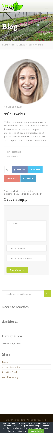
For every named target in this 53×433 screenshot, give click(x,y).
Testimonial (18, 44)
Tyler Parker (14, 114)
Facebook (20, 169)
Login (5, 362)
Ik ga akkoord (36, 431)
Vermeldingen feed (12, 367)
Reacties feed (9, 372)
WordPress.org (10, 377)
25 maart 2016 (13, 107)
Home (5, 44)
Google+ (13, 178)
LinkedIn (28, 178)
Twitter (36, 169)
